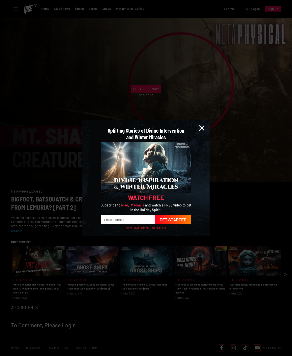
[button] (202, 128)
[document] (146, 178)
